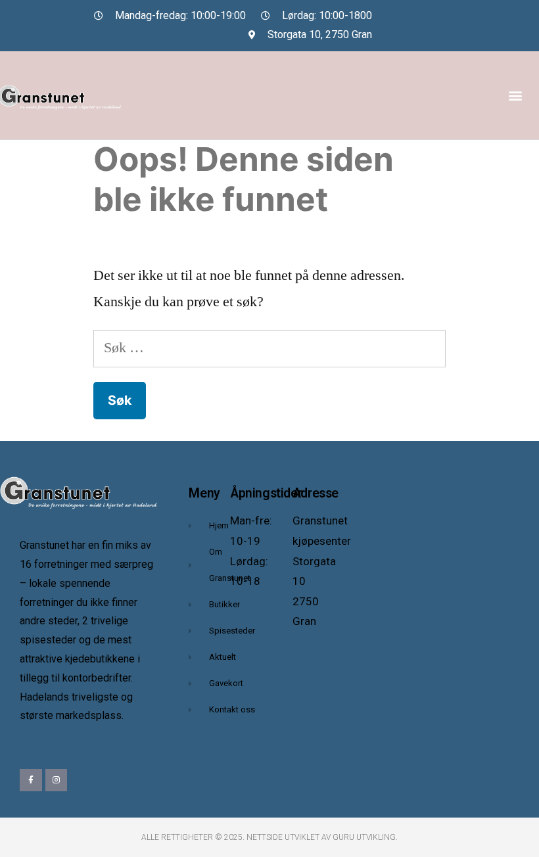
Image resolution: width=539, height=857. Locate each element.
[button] (515, 95)
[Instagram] (56, 780)
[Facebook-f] (31, 780)
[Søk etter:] (269, 347)
